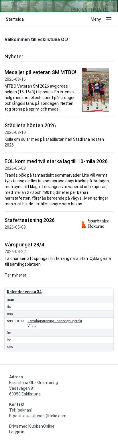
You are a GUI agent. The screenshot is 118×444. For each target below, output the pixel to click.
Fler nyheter (15, 275)
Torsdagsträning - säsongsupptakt (54, 321)
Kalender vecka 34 (24, 291)
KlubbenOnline (41, 426)
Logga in (16, 432)
